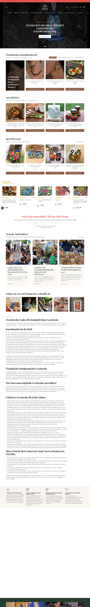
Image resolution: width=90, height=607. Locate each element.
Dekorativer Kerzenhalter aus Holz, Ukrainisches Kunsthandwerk (75, 124)
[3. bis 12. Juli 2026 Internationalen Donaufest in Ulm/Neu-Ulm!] (18, 252)
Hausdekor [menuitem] (59, 12)
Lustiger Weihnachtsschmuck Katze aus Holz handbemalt (55, 166)
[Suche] (7, 7)
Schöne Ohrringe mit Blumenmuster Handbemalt (55, 81)
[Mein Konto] (81, 7)
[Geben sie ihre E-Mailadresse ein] (55, 223)
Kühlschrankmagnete (79, 57)
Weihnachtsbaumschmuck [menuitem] (36, 12)
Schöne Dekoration (62, 57)
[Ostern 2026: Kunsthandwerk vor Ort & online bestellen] (45, 252)
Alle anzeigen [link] (80, 237)
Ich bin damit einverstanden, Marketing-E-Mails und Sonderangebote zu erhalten (45, 227)
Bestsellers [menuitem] (9, 12)
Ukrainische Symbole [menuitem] (69, 12)
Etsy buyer (78, 207)
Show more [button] (4, 203)
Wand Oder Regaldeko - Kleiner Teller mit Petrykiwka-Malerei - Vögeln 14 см (15, 124)
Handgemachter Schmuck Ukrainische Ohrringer (75, 81)
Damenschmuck (53, 57)
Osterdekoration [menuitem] (24, 12)
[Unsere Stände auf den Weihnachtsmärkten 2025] (71, 252)
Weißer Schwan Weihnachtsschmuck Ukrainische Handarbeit (55, 124)
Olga (6, 207)
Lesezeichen (70, 57)
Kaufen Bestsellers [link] (79, 141)
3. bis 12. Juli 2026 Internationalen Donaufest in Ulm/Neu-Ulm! (18, 270)
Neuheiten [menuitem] (16, 12)
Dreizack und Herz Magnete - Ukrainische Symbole (35, 166)
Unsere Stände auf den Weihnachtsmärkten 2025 (71, 269)
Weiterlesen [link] (10, 283)
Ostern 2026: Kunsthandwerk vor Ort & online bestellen (43, 270)
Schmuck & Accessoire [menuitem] (50, 12)
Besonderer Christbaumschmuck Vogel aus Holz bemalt (15, 166)
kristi (23, 203)
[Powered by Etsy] (15, 197)
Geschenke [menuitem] (79, 12)
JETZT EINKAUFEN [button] (44, 36)
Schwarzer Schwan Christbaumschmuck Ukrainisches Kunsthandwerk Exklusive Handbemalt (75, 167)
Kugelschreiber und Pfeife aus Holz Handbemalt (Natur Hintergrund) (35, 124)
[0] (83, 7)
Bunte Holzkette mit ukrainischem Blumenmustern (35, 81)
